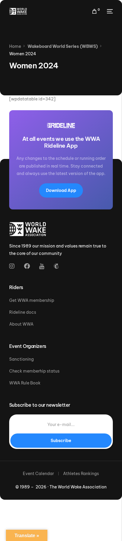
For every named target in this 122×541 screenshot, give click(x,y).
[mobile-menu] (109, 11)
